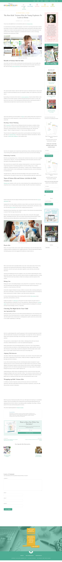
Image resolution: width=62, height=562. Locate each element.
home (23, 116)
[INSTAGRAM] (51, 39)
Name (5, 492)
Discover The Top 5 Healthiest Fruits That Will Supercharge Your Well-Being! (11, 439)
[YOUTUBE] (54, 39)
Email (5, 498)
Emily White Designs (47, 558)
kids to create (12, 207)
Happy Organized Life (10, 5)
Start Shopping (35, 546)
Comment (6, 478)
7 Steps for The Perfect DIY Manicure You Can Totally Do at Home (33, 439)
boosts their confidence (13, 136)
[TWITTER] (49, 39)
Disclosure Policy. (30, 23)
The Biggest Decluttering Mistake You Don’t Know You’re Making (51, 111)
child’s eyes (15, 300)
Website (5, 503)
